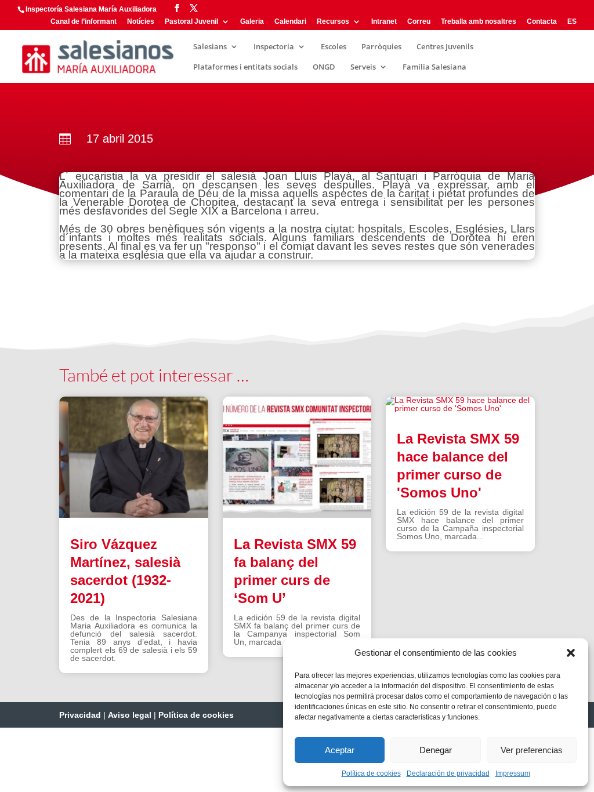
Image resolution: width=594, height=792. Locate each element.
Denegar (435, 750)
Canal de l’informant (83, 22)
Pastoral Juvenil (191, 22)
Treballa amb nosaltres (478, 22)
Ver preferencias (532, 750)
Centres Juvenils (444, 47)
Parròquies (381, 47)
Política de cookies (371, 773)
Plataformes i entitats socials (245, 67)
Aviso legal (129, 715)
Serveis (363, 67)
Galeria (252, 22)
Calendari (290, 22)
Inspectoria (273, 47)
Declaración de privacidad (448, 773)
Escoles (333, 47)
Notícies (140, 22)
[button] (571, 653)
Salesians (210, 47)
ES (572, 22)
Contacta (542, 22)
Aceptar (339, 750)
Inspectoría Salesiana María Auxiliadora (91, 9)
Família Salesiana (434, 67)
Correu (418, 22)
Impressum (512, 773)
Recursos (333, 22)
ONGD (324, 67)
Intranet (384, 22)
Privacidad (80, 715)
